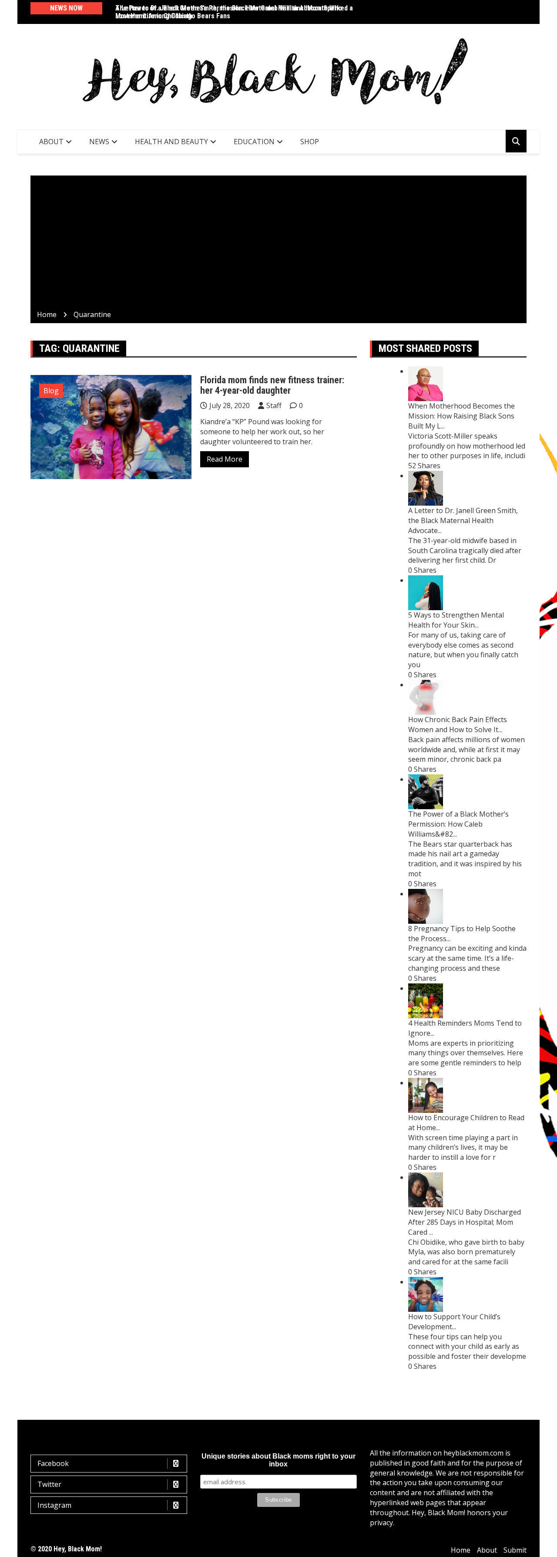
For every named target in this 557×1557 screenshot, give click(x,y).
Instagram (54, 1505)
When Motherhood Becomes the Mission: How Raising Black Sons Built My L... (461, 416)
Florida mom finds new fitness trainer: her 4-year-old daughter (272, 385)
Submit (515, 1550)
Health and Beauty (171, 141)
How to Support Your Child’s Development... (454, 1321)
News (99, 141)
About (51, 141)
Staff (274, 405)
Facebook (53, 1463)
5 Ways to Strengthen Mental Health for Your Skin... (456, 620)
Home (460, 1550)
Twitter (49, 1484)
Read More (224, 459)
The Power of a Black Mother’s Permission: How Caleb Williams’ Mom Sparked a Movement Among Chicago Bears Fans (234, 12)
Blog (51, 390)
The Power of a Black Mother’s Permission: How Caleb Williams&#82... (458, 824)
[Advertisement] (278, 244)
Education (254, 141)
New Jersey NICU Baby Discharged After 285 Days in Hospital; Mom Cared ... (464, 1222)
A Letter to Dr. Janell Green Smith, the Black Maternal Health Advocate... (463, 520)
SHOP (309, 141)
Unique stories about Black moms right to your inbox (278, 1460)
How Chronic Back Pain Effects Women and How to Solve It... (457, 724)
